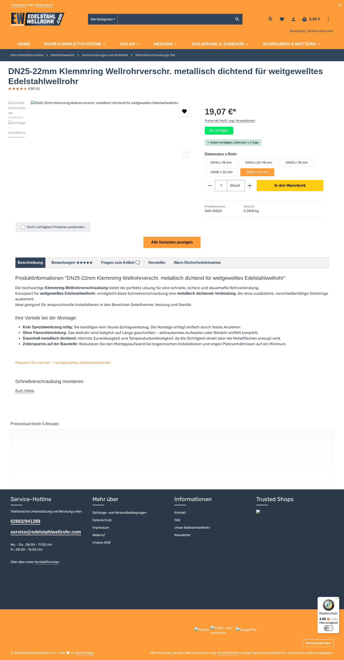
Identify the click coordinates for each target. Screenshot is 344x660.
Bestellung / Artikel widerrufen (311, 31)
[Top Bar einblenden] (328, 19)
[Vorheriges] (171, 196)
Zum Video (24, 390)
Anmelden (18, 5)
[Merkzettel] (282, 19)
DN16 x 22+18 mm (258, 163)
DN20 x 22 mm (222, 172)
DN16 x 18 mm (221, 163)
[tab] (30, 263)
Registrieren (44, 5)
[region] (102, 150)
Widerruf (98, 535)
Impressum (100, 528)
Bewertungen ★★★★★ (72, 263)
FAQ (177, 520)
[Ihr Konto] (293, 19)
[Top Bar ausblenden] (339, 5)
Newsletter (182, 535)
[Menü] (336, 600)
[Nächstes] (17, 138)
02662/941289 (25, 521)
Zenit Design (84, 653)
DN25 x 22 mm (257, 172)
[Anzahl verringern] (210, 185)
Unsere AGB (101, 543)
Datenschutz (102, 520)
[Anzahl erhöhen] (250, 185)
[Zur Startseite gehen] (38, 19)
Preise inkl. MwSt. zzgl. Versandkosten (230, 120)
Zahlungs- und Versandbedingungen (119, 513)
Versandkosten (228, 653)
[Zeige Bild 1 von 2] (185, 152)
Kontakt (180, 513)
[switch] (328, 628)
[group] (172, 455)
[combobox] (175, 19)
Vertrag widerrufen (318, 643)
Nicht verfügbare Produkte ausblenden (56, 227)
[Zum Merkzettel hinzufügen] (184, 111)
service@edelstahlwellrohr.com (46, 531)
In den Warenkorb (290, 185)
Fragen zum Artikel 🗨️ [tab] (120, 263)
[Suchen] (237, 19)
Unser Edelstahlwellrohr (192, 528)
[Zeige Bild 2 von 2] (185, 157)
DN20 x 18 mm (296, 163)
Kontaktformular (47, 562)
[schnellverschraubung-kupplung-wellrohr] (113, 150)
